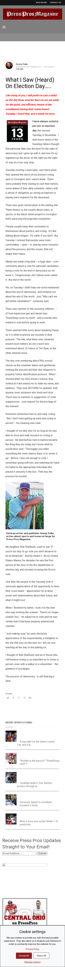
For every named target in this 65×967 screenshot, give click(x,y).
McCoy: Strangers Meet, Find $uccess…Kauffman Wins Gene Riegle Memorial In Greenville (39, 734)
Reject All (41, 955)
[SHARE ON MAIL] (30, 698)
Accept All (24, 955)
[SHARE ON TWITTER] (8, 698)
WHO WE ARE (41, 3)
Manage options (32, 962)
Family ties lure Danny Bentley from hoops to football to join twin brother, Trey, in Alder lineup (38, 776)
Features (19, 69)
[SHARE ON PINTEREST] (24, 698)
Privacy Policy (32, 949)
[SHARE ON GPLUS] (19, 698)
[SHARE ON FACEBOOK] (13, 698)
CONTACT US (55, 3)
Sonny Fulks (22, 64)
